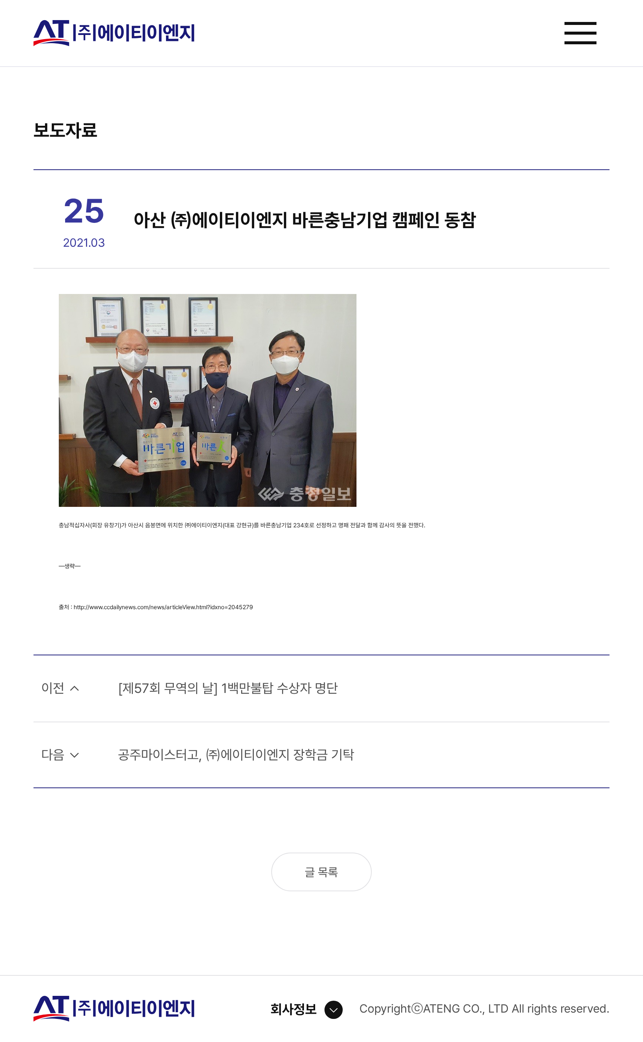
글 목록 (321, 872)
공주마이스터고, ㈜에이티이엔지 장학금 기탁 (236, 755)
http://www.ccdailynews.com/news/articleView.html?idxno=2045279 (163, 607)
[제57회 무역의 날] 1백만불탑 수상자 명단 (228, 688)
